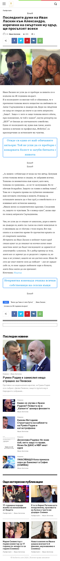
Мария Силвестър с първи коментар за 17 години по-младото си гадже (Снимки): (14, 545)
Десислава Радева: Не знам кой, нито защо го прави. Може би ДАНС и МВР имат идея (33, 444)
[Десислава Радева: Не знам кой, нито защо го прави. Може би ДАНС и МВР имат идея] (9, 442)
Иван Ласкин (40, 302)
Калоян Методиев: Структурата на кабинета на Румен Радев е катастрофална (32, 424)
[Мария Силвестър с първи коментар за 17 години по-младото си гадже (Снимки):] (16, 530)
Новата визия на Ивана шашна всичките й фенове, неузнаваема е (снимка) (43, 545)
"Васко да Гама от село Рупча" (22, 302)
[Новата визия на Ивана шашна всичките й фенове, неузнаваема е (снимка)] (44, 530)
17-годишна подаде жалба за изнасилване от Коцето (14, 507)
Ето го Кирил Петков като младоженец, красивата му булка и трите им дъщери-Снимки (44, 509)
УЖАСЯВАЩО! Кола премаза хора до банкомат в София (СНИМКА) (33, 462)
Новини (6, 374)
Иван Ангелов (14, 34)
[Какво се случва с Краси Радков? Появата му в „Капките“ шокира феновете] (9, 405)
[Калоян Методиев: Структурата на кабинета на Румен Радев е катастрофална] (9, 422)
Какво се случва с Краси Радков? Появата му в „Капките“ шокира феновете (33, 406)
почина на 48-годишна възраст (16, 306)
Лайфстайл (7, 10)
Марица (18, 272)
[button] (55, 4)
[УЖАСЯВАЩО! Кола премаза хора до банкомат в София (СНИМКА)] (9, 462)
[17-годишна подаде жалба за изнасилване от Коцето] (16, 494)
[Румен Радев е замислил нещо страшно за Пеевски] (26, 355)
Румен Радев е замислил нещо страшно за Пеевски (24, 379)
